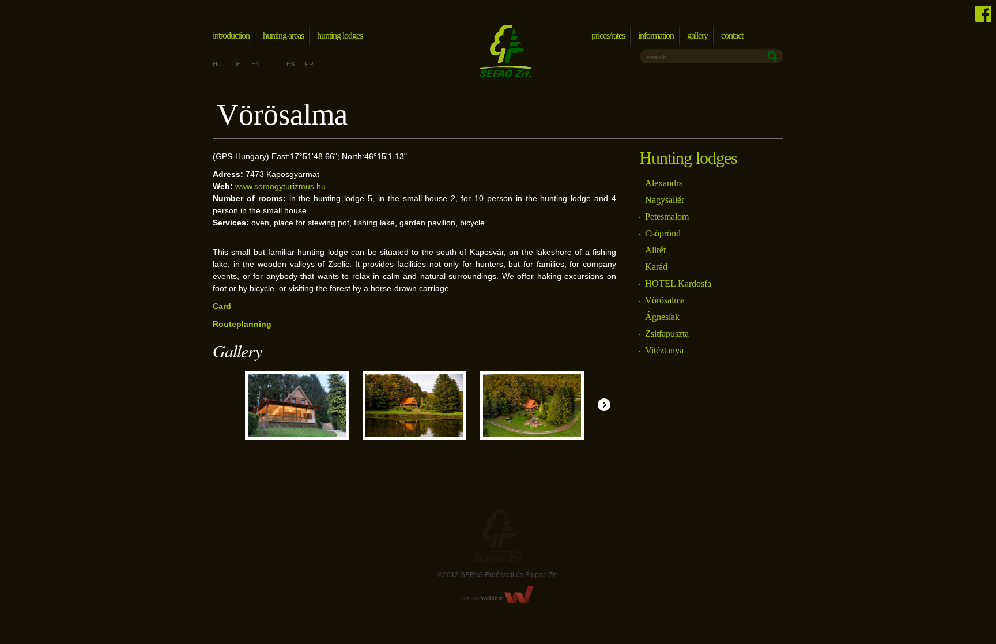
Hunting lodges (340, 35)
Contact (732, 35)
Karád (656, 267)
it (273, 64)
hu (217, 64)
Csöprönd (663, 233)
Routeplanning (242, 324)
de (236, 64)
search (656, 57)
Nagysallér (664, 200)
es (290, 64)
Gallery (697, 35)
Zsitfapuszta (667, 333)
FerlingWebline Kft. (498, 594)
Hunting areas (283, 35)
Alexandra (664, 183)
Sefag (498, 536)
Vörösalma (665, 300)
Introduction (231, 35)
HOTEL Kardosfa (678, 283)
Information (656, 35)
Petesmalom (667, 216)
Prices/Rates (608, 35)
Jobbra (604, 404)
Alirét (655, 250)
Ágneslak (662, 317)
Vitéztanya (664, 350)
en (255, 64)
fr (309, 64)
